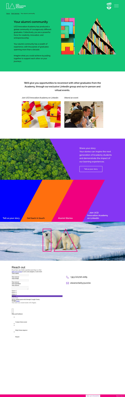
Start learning (15, 13)
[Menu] (116, 6)
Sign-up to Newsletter (93, 396)
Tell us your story (91, 169)
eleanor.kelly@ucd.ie (80, 283)
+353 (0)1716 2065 (78, 277)
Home (8, 13)
